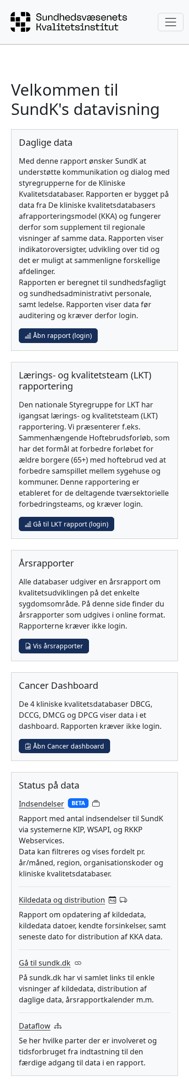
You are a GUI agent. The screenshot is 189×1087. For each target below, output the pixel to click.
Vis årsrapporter (57, 645)
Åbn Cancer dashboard (67, 746)
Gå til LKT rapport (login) (69, 524)
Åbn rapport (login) (61, 335)
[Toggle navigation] (170, 22)
